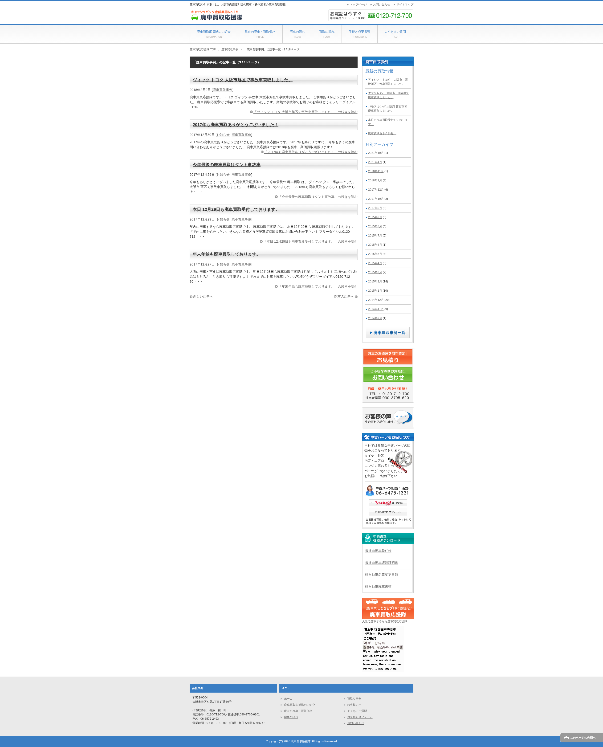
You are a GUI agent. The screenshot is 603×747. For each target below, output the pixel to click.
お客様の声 (354, 704)
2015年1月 (375, 290)
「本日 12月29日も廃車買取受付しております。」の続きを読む (310, 241)
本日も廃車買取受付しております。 (388, 122)
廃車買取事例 (222, 90)
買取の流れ (326, 34)
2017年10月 (376, 198)
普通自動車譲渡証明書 (381, 563)
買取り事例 (354, 698)
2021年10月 (376, 153)
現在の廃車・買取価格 (260, 34)
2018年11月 (376, 171)
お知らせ (223, 135)
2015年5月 (375, 254)
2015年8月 (375, 226)
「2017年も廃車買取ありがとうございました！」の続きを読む (311, 152)
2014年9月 (375, 318)
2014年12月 (376, 300)
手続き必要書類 (359, 34)
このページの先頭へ (583, 737)
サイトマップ (404, 4)
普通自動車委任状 (378, 551)
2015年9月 (375, 217)
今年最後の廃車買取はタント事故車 (227, 164)
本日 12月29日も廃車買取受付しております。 (236, 209)
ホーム (288, 698)
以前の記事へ (344, 296)
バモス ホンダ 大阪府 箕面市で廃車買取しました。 (387, 108)
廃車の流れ (297, 34)
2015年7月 (375, 235)
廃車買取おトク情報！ (382, 133)
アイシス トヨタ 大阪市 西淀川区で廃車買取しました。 (388, 82)
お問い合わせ (355, 723)
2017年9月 (375, 208)
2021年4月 (375, 162)
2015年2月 (375, 281)
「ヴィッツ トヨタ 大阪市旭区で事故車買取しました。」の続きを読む (305, 112)
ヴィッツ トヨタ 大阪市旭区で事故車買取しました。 (243, 80)
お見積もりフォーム (360, 717)
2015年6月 (375, 244)
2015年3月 (375, 272)
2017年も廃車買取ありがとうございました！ (235, 124)
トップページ (358, 4)
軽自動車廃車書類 (378, 586)
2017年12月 (376, 189)
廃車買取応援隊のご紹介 (214, 34)
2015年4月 (375, 263)
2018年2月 (375, 180)
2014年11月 (376, 309)
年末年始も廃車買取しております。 (227, 254)
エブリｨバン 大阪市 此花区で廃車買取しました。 (388, 95)
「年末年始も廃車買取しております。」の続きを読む (318, 286)
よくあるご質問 (395, 34)
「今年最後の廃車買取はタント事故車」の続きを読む (318, 197)
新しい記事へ (203, 296)
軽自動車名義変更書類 (381, 574)
